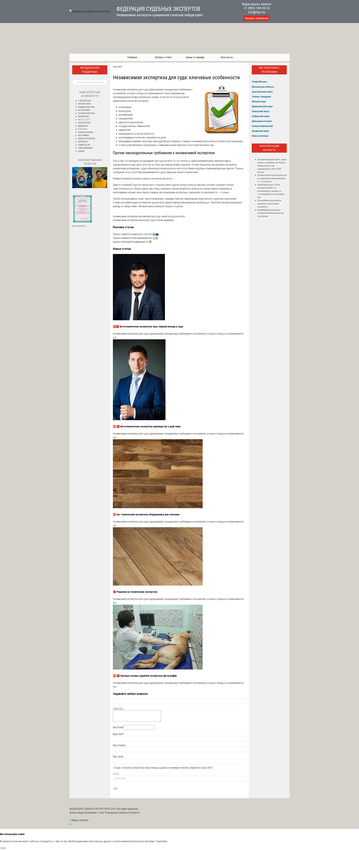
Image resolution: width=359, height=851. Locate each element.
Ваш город (118, 756)
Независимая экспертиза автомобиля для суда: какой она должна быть (149, 216)
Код (121, 708)
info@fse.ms (256, 12)
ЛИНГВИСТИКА (84, 104)
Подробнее (161, 841)
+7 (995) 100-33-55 (257, 8)
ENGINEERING (83, 116)
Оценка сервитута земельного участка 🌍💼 (136, 234)
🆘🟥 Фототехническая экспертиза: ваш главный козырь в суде (148, 326)
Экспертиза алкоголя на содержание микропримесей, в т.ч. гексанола (272, 178)
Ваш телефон (119, 745)
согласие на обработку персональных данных (144, 767)
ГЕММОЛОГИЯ (84, 145)
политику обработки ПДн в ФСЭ (196, 767)
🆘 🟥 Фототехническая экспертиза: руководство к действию (147, 426)
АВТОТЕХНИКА (84, 110)
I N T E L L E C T (84, 119)
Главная (132, 57)
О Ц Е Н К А (117, 67)
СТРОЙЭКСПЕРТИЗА (86, 113)
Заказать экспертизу (256, 18)
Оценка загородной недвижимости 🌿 (132, 241)
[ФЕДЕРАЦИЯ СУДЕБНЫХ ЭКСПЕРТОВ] (89, 11)
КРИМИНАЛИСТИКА (86, 107)
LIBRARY (81, 151)
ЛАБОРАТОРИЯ (84, 123)
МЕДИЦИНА (83, 126)
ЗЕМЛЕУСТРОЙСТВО (86, 138)
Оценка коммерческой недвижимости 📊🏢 (135, 237)
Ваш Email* (118, 727)
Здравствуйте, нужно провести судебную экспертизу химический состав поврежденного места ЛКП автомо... (271, 165)
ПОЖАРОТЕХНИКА (85, 132)
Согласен (3, 848)
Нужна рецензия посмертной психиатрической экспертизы (270, 213)
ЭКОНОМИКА (83, 135)
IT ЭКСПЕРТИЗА (84, 101)
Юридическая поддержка (89, 69)
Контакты (227, 57)
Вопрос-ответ (163, 57)
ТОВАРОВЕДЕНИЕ (85, 148)
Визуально (116, 708)
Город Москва (259, 81)
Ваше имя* (118, 734)
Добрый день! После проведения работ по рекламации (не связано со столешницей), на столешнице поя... (271, 191)
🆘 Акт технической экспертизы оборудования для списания (146, 514)
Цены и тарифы (195, 57)
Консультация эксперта (269, 148)
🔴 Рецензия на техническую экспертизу (135, 591)
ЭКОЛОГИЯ (82, 141)
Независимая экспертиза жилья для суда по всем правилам (143, 220)
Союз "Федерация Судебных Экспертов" (119, 812)
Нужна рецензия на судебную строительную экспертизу (269, 203)
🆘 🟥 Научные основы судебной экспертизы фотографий (145, 675)
